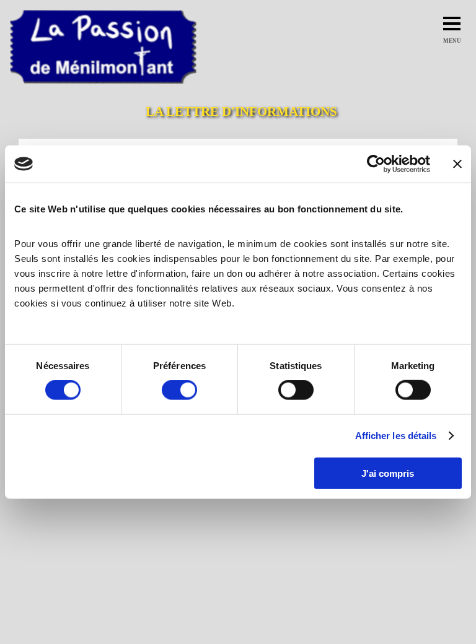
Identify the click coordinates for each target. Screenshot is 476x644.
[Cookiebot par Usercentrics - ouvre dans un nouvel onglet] (376, 164)
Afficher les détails (396, 435)
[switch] (179, 390)
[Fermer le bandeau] (457, 164)
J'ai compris (387, 473)
